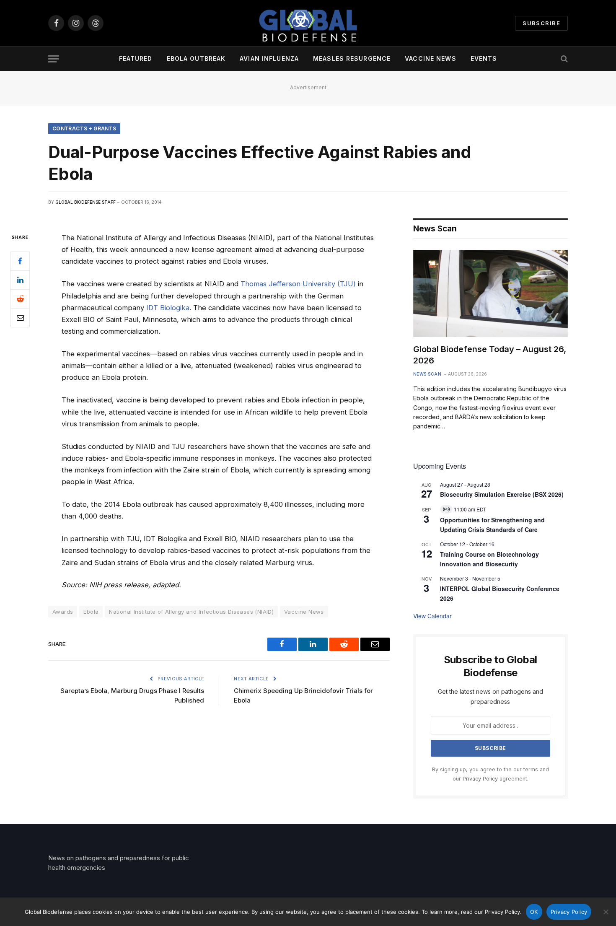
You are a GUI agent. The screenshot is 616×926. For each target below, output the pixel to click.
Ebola (90, 611)
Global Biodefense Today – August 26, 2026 (489, 355)
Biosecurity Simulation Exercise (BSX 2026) (502, 494)
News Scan (427, 373)
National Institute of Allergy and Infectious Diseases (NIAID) (191, 611)
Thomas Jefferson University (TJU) (298, 284)
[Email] (20, 317)
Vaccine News (430, 58)
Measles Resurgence (352, 58)
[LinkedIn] (20, 280)
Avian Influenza (269, 58)
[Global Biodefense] (308, 23)
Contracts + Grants (84, 128)
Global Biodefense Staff (85, 202)
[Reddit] (20, 299)
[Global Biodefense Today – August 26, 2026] (490, 293)
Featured (136, 58)
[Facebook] (20, 261)
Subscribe (541, 23)
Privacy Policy (480, 779)
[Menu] (53, 58)
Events (484, 58)
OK (534, 911)
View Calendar (432, 616)
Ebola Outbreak (196, 58)
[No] (605, 912)
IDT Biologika (167, 307)
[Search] (563, 58)
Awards (62, 611)
